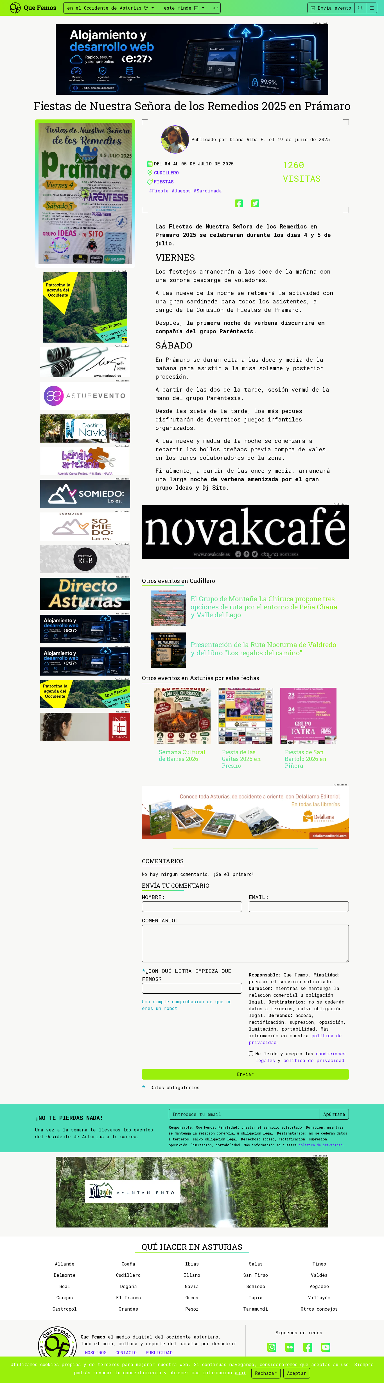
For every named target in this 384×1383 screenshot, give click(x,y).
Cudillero (166, 173)
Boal (64, 1286)
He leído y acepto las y (300, 1057)
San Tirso (255, 1275)
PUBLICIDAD (159, 1352)
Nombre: (153, 896)
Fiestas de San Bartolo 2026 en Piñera (306, 758)
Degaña (128, 1286)
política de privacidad (313, 1060)
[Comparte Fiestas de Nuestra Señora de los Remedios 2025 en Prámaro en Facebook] (237, 202)
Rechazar (266, 1373)
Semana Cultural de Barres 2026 (182, 755)
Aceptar (296, 1373)
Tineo (319, 1264)
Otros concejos (319, 1309)
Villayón (319, 1297)
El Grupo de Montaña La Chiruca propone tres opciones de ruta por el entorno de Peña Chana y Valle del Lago (264, 607)
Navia (192, 1286)
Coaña (128, 1264)
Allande (64, 1264)
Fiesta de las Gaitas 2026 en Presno (241, 758)
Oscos (192, 1297)
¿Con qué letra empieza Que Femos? (186, 974)
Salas (256, 1264)
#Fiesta (159, 191)
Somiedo (255, 1286)
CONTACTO (126, 1352)
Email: (259, 896)
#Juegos (181, 191)
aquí (240, 1372)
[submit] (215, 8)
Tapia (256, 1297)
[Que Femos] (33, 7)
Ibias (192, 1264)
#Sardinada (207, 191)
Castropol (65, 1309)
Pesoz (191, 1309)
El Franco (128, 1297)
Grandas (128, 1309)
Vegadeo (319, 1286)
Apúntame (334, 1114)
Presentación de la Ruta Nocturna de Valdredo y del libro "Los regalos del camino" (263, 648)
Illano (192, 1275)
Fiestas (164, 182)
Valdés (319, 1275)
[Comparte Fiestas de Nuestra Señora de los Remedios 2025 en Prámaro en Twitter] (253, 202)
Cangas (65, 1297)
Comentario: (160, 920)
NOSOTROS (96, 1352)
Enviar (245, 1074)
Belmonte (65, 1275)
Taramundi (255, 1309)
